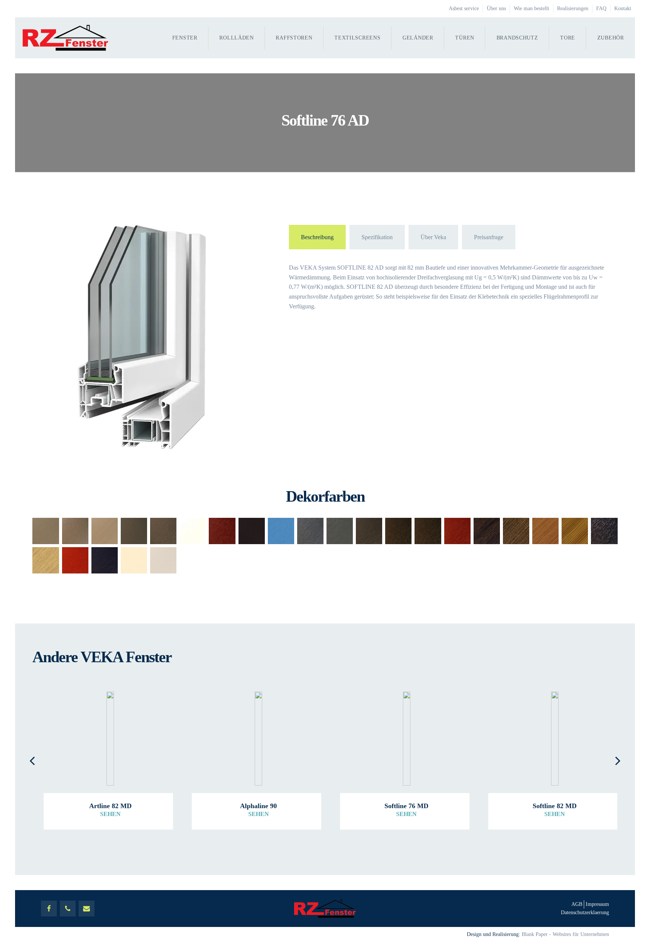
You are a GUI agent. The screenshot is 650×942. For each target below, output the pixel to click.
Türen (464, 38)
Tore (567, 38)
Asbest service (464, 8)
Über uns (496, 8)
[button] (32, 760)
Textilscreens (357, 38)
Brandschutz (517, 38)
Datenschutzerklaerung (585, 912)
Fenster (184, 38)
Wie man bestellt (531, 8)
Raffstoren (294, 38)
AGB (576, 904)
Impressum (597, 904)
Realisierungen (572, 8)
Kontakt (622, 8)
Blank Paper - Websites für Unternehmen (565, 934)
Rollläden (236, 38)
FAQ (601, 8)
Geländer (417, 38)
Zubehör (610, 38)
